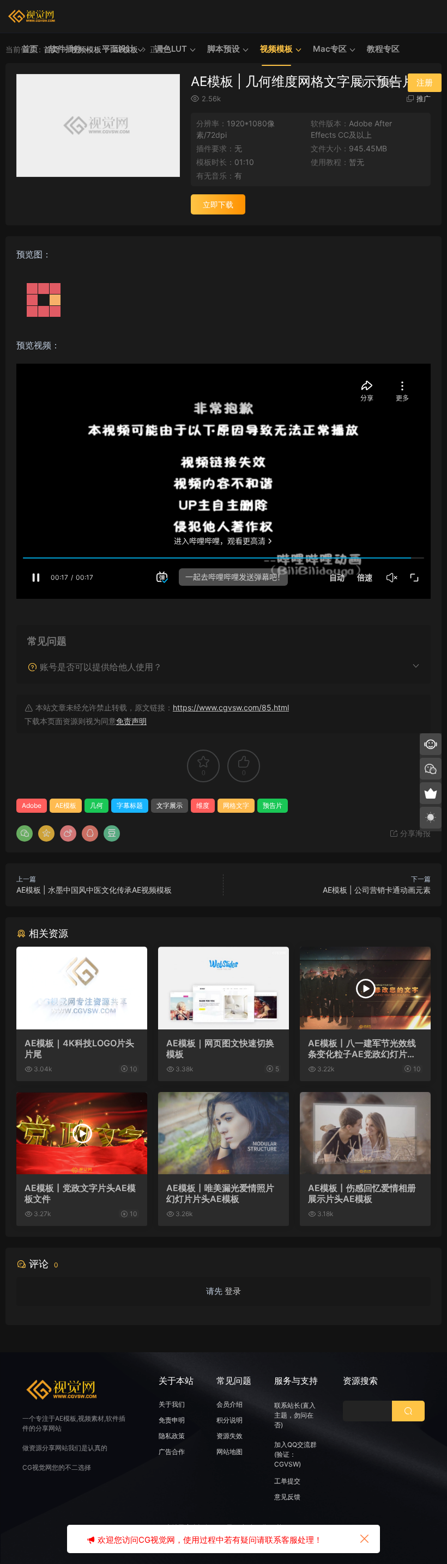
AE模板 (65, 805)
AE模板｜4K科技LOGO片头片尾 (79, 1048)
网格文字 (236, 805)
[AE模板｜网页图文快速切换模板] (223, 988)
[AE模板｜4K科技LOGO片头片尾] (81, 988)
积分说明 (229, 1420)
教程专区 (383, 49)
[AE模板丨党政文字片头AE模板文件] (81, 1133)
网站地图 (229, 1452)
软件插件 (65, 49)
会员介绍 (229, 1404)
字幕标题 (130, 805)
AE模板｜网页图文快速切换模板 (220, 1048)
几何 (96, 805)
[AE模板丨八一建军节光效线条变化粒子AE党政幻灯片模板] (365, 988)
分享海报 (414, 833)
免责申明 (172, 1420)
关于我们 (172, 1404)
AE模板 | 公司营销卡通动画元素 (377, 889)
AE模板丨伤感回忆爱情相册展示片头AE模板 (362, 1193)
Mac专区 (330, 49)
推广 (423, 98)
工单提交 (287, 1481)
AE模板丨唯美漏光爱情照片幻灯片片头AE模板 (220, 1193)
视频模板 (276, 49)
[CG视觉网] (32, 16)
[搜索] (359, 82)
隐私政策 (172, 1436)
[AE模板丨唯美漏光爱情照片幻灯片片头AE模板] (223, 1133)
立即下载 (218, 204)
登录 (233, 1291)
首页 (30, 49)
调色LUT (171, 49)
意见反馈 (287, 1497)
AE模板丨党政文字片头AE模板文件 (80, 1193)
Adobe (31, 805)
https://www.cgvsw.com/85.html (231, 707)
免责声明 (131, 721)
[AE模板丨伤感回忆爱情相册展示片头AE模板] (365, 1133)
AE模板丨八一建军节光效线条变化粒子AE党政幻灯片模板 (362, 1048)
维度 (202, 805)
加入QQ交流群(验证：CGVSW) (295, 1454)
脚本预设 (223, 49)
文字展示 (169, 805)
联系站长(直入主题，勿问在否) (295, 1415)
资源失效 (229, 1436)
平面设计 (118, 49)
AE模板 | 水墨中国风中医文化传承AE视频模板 (94, 889)
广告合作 (172, 1452)
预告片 (272, 805)
